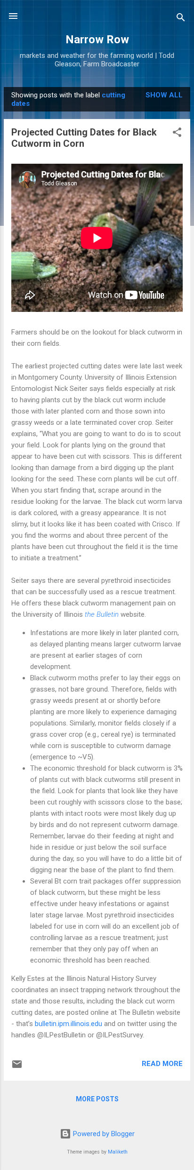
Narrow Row (97, 39)
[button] (177, 134)
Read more (162, 1063)
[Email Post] (17, 1067)
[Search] (180, 19)
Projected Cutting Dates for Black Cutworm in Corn (84, 138)
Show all (164, 95)
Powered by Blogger (103, 1134)
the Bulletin (102, 614)
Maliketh (118, 1152)
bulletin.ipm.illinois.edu (68, 1023)
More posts (97, 1099)
